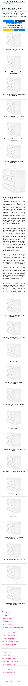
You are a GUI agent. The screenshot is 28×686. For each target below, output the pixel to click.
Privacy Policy (20, 681)
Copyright (14, 683)
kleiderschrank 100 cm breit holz (14, 23)
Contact (12, 681)
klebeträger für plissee (19, 30)
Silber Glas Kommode (7, 650)
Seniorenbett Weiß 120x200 (8, 658)
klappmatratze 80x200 (8, 30)
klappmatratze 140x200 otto (9, 27)
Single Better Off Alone (7, 652)
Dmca (6, 681)
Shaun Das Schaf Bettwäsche (9, 624)
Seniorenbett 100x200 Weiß (8, 633)
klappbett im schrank (20, 21)
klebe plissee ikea (21, 27)
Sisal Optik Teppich (6, 655)
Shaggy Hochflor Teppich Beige (9, 635)
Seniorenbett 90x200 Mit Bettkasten (10, 641)
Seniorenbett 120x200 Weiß (8, 667)
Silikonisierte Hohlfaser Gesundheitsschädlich (12, 627)
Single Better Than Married (8, 638)
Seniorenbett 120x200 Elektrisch (9, 664)
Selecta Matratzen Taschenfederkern (10, 661)
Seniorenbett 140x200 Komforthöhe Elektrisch (13, 630)
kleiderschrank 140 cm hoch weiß (14, 25)
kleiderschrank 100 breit (8, 21)
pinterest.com (9, 612)
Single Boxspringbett (6, 618)
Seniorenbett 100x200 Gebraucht (10, 670)
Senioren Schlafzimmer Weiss (9, 644)
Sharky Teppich (5, 647)
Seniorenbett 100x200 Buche (9, 672)
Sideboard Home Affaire (7, 621)
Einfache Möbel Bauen (13, 1)
